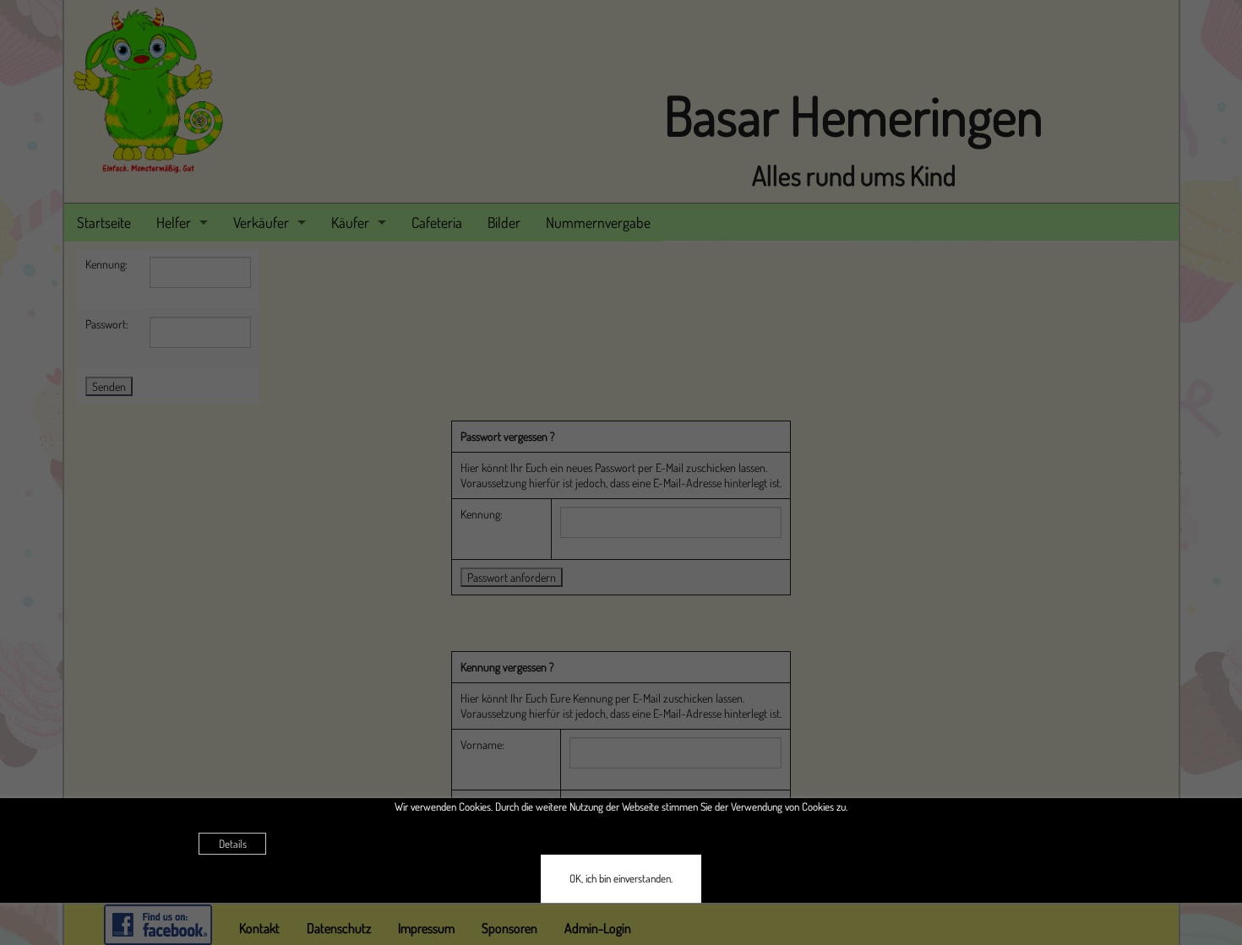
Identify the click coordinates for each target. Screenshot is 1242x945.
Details (233, 843)
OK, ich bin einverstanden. (621, 878)
